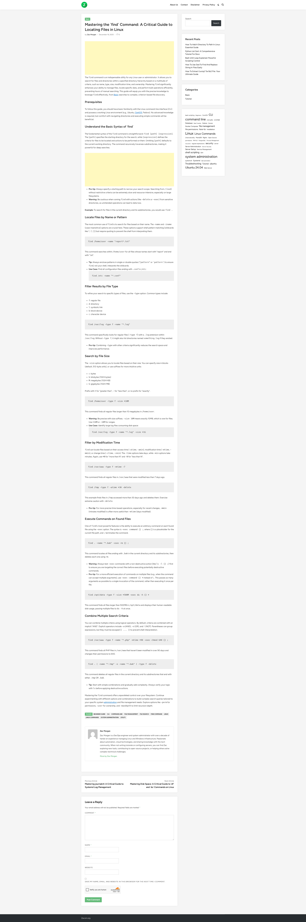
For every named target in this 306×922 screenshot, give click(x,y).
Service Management (204, 149)
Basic (87, 19)
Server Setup (190, 149)
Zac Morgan (91, 35)
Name (88, 845)
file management (131, 714)
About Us (174, 5)
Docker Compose (191, 126)
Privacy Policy (209, 5)
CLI (108, 714)
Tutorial (188, 99)
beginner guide (99, 714)
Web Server (208, 168)
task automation (205, 161)
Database (189, 123)
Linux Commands (92, 717)
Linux (166, 714)
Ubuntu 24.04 (194, 167)
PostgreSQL (202, 140)
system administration (110, 717)
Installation (211, 129)
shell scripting (192, 152)
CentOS (138, 112)
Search (188, 19)
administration (110, 702)
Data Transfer (197, 123)
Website (89, 868)
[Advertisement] (129, 58)
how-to (202, 129)
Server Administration (193, 146)
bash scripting (189, 115)
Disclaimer (195, 5)
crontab (217, 120)
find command (156, 714)
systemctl (188, 161)
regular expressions (198, 143)
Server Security (206, 146)
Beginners (198, 115)
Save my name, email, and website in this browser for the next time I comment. (125, 882)
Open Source (212, 137)
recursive (188, 143)
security (209, 143)
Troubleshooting (193, 163)
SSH (201, 153)
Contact (184, 5)
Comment (90, 813)
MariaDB (199, 137)
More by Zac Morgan (108, 756)
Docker (210, 123)
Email (88, 856)
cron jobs (210, 120)
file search (144, 714)
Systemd (196, 160)
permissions (188, 140)
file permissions (191, 129)
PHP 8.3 (195, 140)
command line (116, 714)
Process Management (213, 140)
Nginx (205, 137)
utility (123, 717)
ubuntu (213, 163)
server (216, 143)
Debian (204, 123)
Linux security (190, 137)
